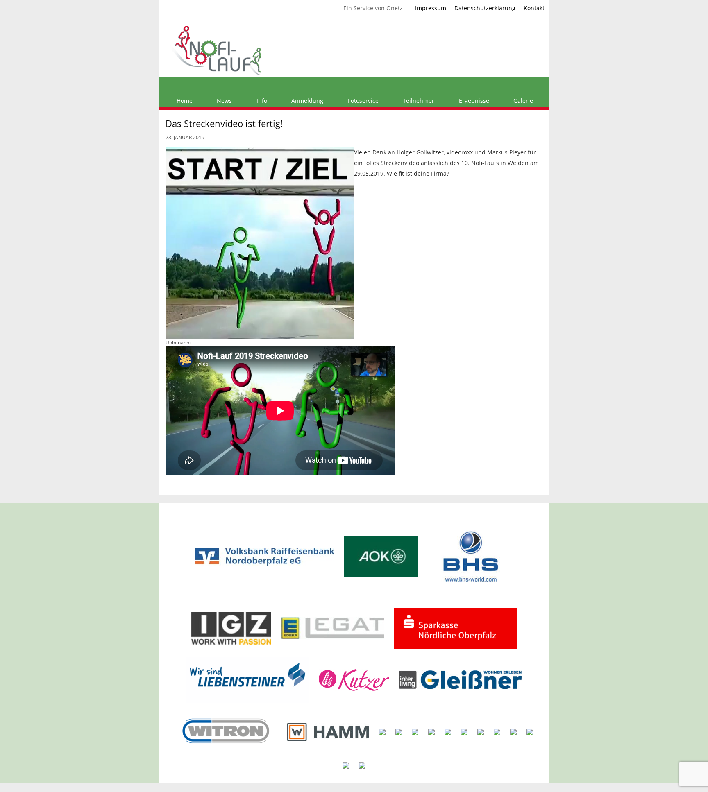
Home (184, 100)
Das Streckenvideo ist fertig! (224, 123)
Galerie (522, 100)
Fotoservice (362, 100)
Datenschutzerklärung (484, 8)
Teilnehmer (417, 100)
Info (261, 100)
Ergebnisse (473, 100)
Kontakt (534, 8)
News (223, 100)
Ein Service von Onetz (373, 8)
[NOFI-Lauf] (219, 50)
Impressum (430, 8)
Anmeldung (306, 100)
